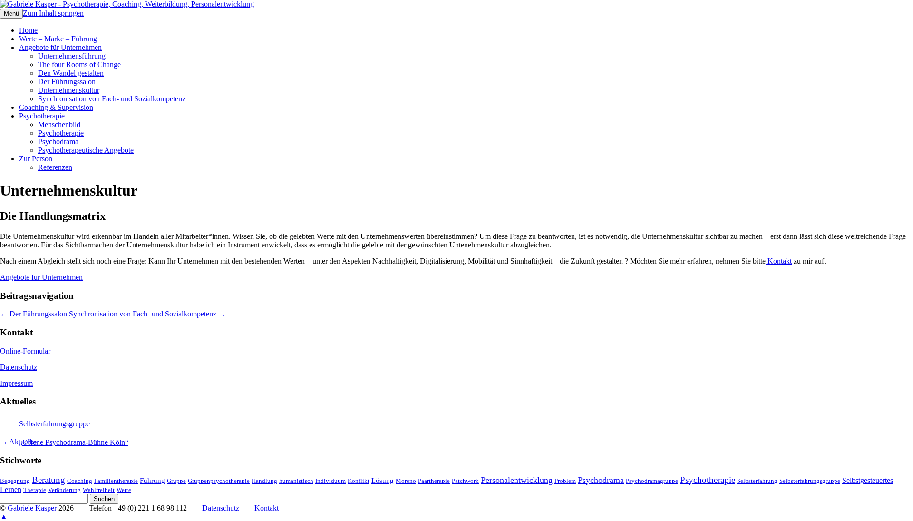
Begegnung (15, 480)
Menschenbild (59, 124)
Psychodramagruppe (652, 480)
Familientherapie (116, 480)
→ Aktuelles (19, 442)
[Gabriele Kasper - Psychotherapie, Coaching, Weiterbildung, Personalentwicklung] (127, 4)
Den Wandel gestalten (71, 73)
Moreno (406, 480)
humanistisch (296, 480)
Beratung (48, 480)
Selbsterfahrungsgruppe (54, 424)
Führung (152, 480)
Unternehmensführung (72, 56)
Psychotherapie (42, 116)
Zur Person (35, 159)
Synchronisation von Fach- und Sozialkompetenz (111, 99)
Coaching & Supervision (56, 107)
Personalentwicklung (517, 480)
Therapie (34, 489)
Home (28, 30)
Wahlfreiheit (99, 489)
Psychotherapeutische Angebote (86, 150)
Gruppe (176, 480)
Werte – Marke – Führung (58, 39)
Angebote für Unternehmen (60, 47)
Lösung (382, 480)
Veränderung (64, 489)
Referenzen (55, 167)
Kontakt (779, 261)
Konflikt (358, 480)
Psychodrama (58, 142)
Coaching (79, 480)
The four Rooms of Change (79, 64)
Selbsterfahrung (757, 480)
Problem (565, 480)
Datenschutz (18, 367)
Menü (11, 13)
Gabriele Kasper (32, 508)
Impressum (16, 383)
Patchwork (465, 480)
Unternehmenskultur (68, 90)
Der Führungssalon (67, 82)
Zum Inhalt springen (53, 13)
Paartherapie (434, 480)
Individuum (330, 480)
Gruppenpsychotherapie (219, 480)
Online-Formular (25, 351)
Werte (124, 489)
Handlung (264, 480)
